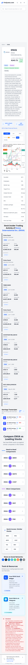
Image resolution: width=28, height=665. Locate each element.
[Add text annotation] (4, 171)
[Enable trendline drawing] (9, 171)
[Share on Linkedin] (9, 560)
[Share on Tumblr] (21, 560)
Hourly (13, 137)
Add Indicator (21, 124)
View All (20, 411)
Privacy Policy (10, 659)
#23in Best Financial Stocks (9, 128)
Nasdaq (6, 70)
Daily (18, 137)
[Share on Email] (24, 560)
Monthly (5, 140)
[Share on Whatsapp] (15, 560)
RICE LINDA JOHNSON (9, 384)
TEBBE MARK (7, 285)
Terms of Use (10, 661)
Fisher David (7, 235)
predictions (17, 628)
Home (3, 44)
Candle (6, 133)
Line (13, 133)
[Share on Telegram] (12, 560)
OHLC (20, 133)
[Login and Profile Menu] (20, 2)
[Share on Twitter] (6, 560)
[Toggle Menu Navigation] (24, 2)
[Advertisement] (14, 27)
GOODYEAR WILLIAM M (10, 335)
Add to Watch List (8, 124)
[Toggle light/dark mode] (17, 2)
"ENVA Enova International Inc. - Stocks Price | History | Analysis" (13, 624)
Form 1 (6, 255)
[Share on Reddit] (18, 560)
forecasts (7, 627)
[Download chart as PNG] (7, 171)
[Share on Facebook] (3, 560)
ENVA (5, 240)
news (12, 627)
